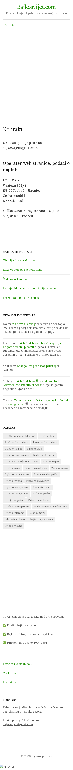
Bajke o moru (37, 513)
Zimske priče (59, 468)
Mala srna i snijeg (23, 324)
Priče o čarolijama (36, 468)
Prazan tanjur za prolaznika (21, 297)
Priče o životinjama (16, 442)
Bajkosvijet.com (36, 7)
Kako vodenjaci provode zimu (22, 269)
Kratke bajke (51, 461)
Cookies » (9, 673)
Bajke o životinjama (17, 455)
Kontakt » (9, 682)
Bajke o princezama (17, 474)
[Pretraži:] (67, 25)
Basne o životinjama (45, 442)
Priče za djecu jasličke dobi (50, 506)
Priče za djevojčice (37, 481)
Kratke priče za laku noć (20, 436)
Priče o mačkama (38, 500)
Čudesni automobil (15, 279)
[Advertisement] (36, 75)
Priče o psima (13, 481)
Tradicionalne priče (46, 474)
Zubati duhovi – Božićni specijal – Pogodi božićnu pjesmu (33, 345)
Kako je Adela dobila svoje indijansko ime (30, 288)
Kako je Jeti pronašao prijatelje (37, 366)
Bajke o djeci (34, 448)
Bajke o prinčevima (16, 493)
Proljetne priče (14, 500)
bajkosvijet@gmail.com (18, 724)
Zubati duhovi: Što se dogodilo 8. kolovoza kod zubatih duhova (31, 383)
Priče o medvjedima (17, 506)
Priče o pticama (14, 513)
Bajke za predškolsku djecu (21, 461)
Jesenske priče (42, 487)
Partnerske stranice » (17, 664)
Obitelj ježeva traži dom (19, 260)
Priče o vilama (13, 525)
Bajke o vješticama (41, 519)
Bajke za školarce (44, 455)
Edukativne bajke (15, 519)
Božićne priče (41, 493)
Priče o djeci (47, 436)
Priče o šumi (12, 468)
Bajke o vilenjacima (16, 487)
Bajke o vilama (13, 448)
